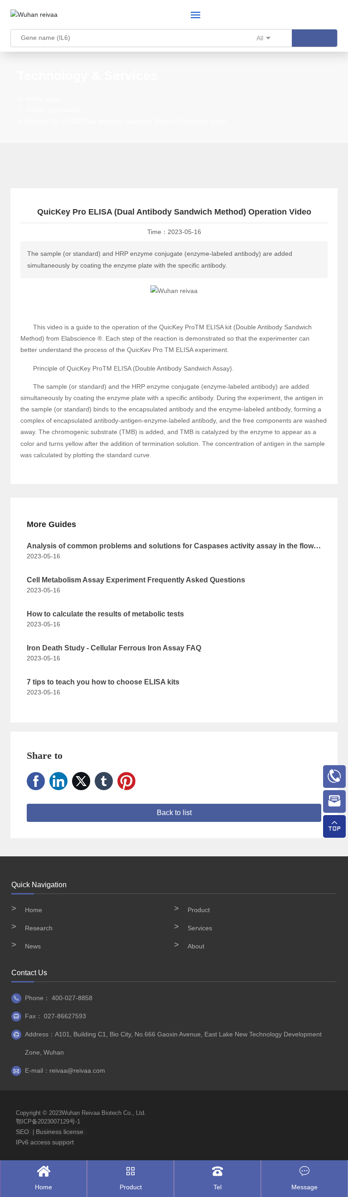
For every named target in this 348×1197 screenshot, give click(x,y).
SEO (22, 1131)
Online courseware (54, 109)
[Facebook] (36, 781)
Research (39, 928)
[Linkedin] (58, 781)
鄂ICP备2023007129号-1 (48, 1121)
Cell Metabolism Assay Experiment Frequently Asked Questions (136, 580)
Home (33, 910)
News (33, 946)
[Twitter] (81, 781)
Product (199, 910)
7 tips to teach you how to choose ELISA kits (103, 682)
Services (200, 928)
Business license (59, 1131)
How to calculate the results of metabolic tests (105, 614)
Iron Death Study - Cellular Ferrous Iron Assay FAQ (114, 648)
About (196, 946)
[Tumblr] (104, 781)
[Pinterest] (126, 781)
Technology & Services (87, 75)
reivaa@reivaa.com (77, 1070)
